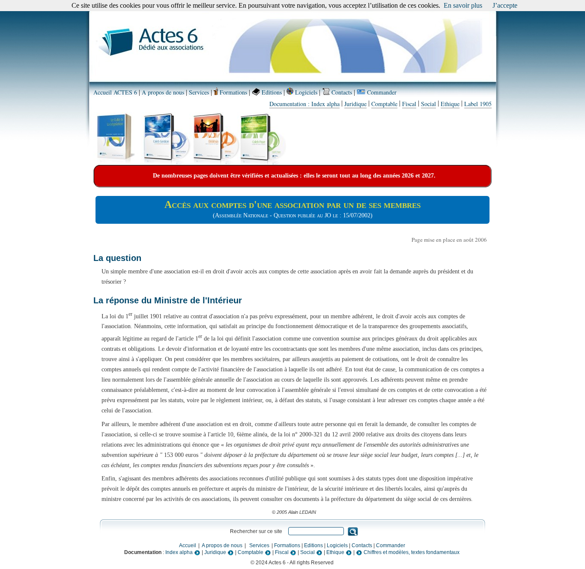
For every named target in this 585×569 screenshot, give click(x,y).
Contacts (341, 92)
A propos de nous (163, 92)
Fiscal (409, 104)
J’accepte (504, 5)
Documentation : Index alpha (304, 104)
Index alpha (179, 552)
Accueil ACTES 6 (115, 92)
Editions (271, 92)
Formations (232, 92)
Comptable (384, 104)
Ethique (450, 104)
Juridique (355, 104)
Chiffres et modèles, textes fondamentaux (411, 552)
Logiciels (305, 92)
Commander (381, 92)
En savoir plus (463, 5)
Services (199, 92)
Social (428, 104)
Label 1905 (478, 104)
